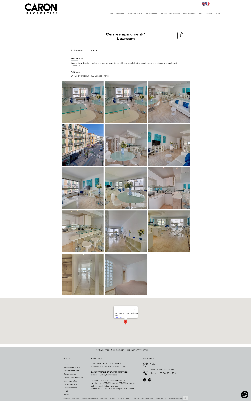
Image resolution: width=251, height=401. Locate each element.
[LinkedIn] (144, 379)
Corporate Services (73, 377)
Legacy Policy (70, 384)
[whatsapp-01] (244, 394)
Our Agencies (70, 380)
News (66, 394)
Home (67, 363)
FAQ (66, 391)
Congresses (70, 374)
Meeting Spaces (72, 367)
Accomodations (71, 370)
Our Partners (70, 387)
